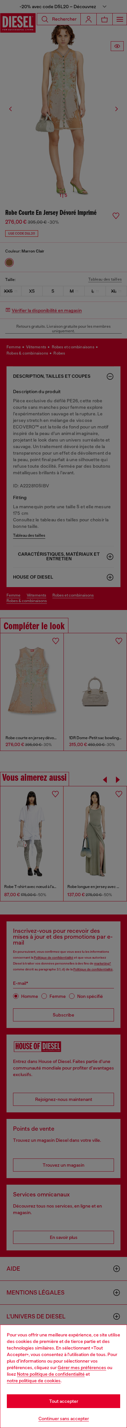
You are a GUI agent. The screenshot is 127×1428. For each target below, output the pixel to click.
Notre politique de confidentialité (51, 1374)
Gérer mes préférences (82, 1367)
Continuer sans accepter (63, 1418)
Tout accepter (63, 1401)
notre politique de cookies (34, 1380)
